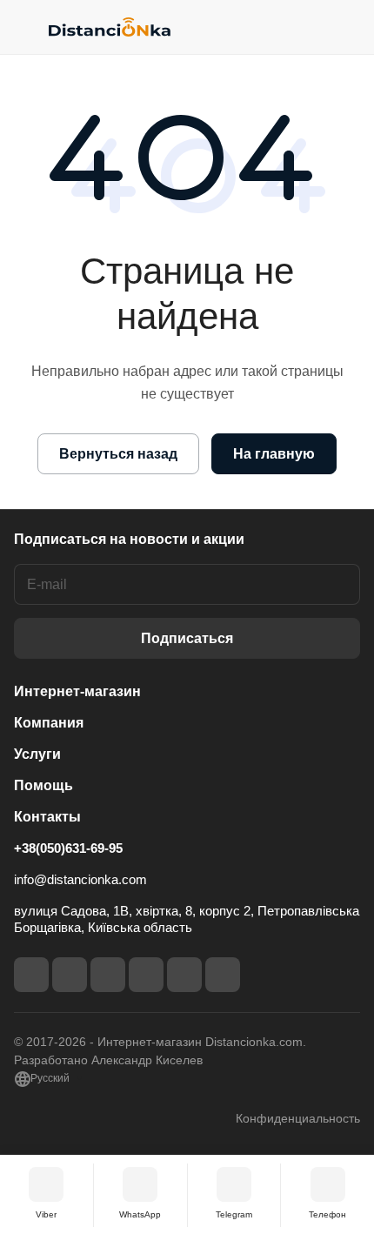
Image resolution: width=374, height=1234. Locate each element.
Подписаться (187, 638)
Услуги (37, 754)
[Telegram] (107, 974)
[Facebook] (31, 974)
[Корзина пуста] (346, 27)
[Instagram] (69, 974)
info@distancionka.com (80, 879)
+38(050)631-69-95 (68, 848)
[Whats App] (222, 974)
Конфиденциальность (298, 1118)
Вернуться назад (118, 453)
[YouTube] (146, 974)
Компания (48, 722)
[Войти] (312, 27)
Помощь (43, 785)
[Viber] (184, 974)
